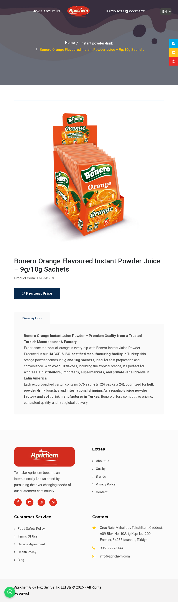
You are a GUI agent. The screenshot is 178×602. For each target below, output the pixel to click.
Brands (100, 476)
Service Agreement (31, 544)
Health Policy (26, 552)
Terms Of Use (27, 536)
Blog (20, 560)
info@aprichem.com (115, 556)
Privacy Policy (105, 484)
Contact (136, 11)
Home (37, 11)
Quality (100, 469)
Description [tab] (32, 318)
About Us (51, 11)
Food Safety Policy (31, 529)
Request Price (38, 293)
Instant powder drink (97, 43)
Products (115, 11)
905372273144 (111, 548)
